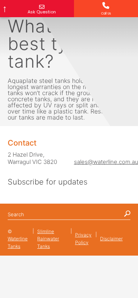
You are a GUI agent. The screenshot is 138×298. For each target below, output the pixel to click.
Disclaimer (111, 238)
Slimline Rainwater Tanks (48, 238)
